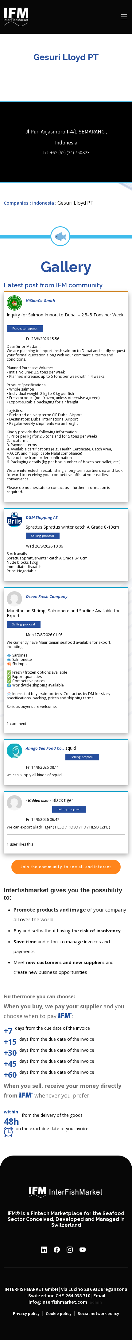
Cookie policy (59, 1313)
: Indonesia (42, 203)
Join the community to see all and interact (66, 867)
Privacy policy (26, 1313)
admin (96, 1302)
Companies (16, 203)
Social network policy (98, 1313)
